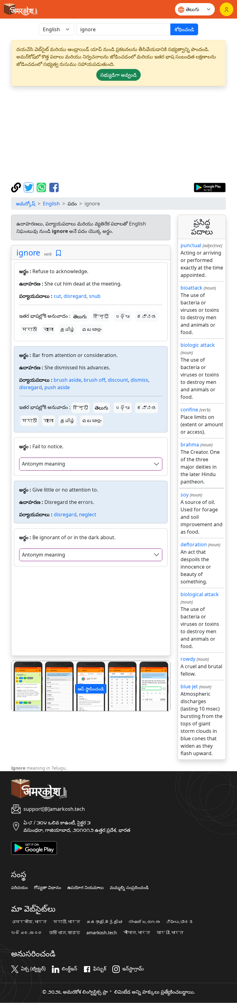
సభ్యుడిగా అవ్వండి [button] (118, 74)
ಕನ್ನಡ (146, 316)
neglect (87, 514)
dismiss (139, 379)
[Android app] (34, 847)
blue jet (189, 686)
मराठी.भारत (66, 922)
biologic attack (198, 345)
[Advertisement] (118, 134)
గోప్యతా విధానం (47, 887)
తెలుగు (80, 316)
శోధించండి (184, 29)
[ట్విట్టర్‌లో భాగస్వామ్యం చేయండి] (29, 186)
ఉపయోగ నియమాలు (85, 887)
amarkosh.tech (101, 932)
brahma (190, 444)
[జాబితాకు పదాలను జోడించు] (58, 253)
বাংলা (48, 329)
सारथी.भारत (170, 932)
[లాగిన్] (226, 9)
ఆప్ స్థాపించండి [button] (91, 689)
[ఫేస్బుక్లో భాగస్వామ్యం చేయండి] (54, 186)
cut (57, 296)
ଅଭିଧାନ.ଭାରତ (27, 932)
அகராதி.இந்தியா (104, 922)
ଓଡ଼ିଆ (122, 316)
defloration (194, 544)
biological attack (200, 594)
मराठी (29, 329)
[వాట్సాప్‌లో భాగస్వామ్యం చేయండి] (42, 186)
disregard (75, 296)
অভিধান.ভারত (64, 932)
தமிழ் (67, 329)
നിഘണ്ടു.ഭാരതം (144, 922)
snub (95, 296)
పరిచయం (19, 887)
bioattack (191, 287)
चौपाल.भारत (136, 932)
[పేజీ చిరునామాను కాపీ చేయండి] (17, 186)
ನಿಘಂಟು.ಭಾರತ (179, 922)
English (51, 203)
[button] (23, 686)
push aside (57, 387)
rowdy (188, 659)
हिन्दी (101, 316)
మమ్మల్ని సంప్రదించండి (129, 887)
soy (185, 494)
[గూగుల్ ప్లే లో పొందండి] (209, 186)
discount (118, 379)
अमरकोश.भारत (29, 922)
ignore (28, 252)
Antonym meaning (43, 463)
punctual (191, 245)
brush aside (67, 379)
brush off (94, 379)
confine (189, 409)
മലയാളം (92, 329)
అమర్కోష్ (25, 203)
